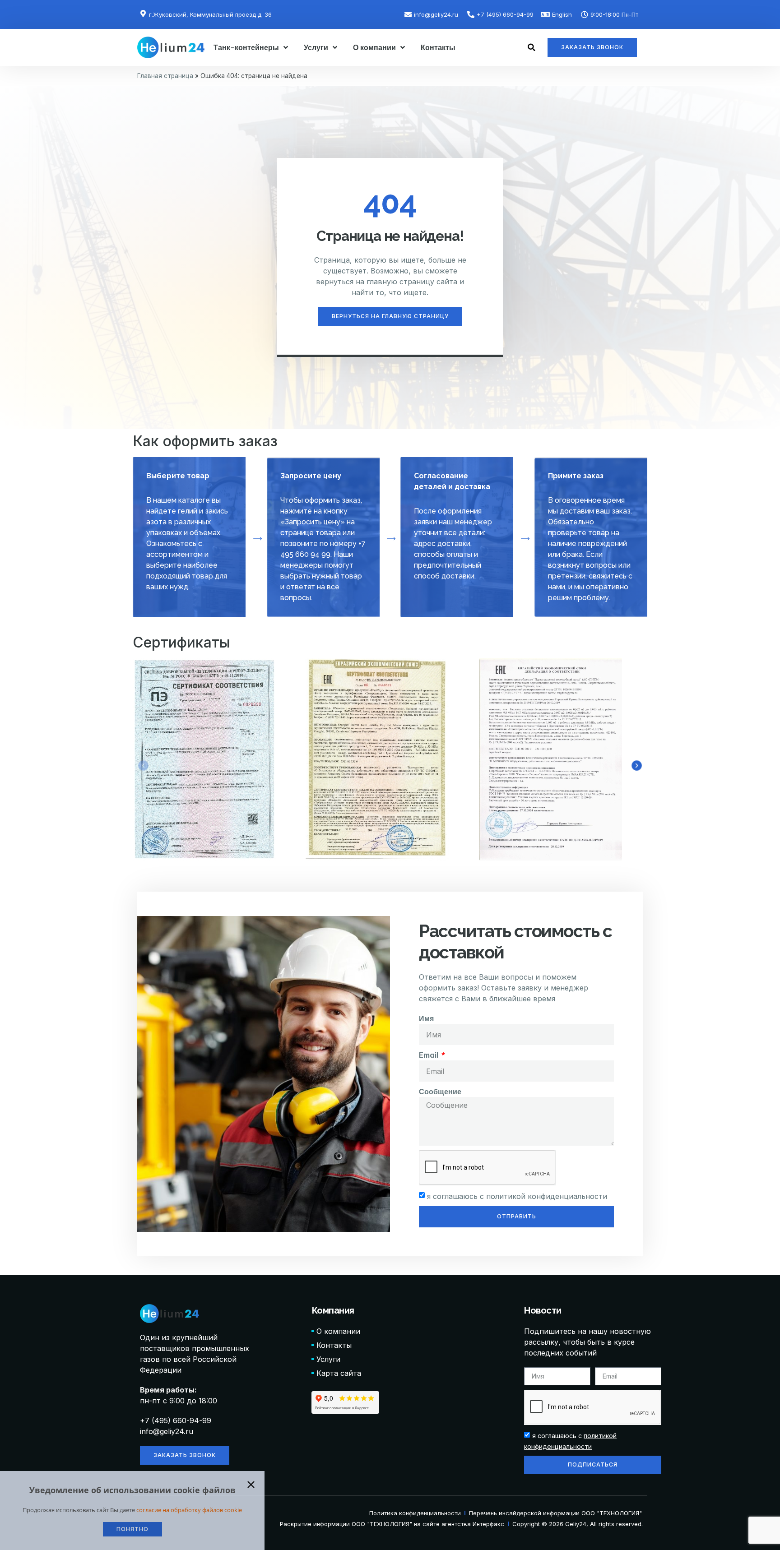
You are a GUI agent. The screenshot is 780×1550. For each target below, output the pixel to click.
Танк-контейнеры (246, 47)
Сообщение (440, 1091)
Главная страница (165, 75)
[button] (532, 47)
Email (429, 1055)
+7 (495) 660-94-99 (175, 1420)
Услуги (316, 47)
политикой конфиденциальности (546, 1196)
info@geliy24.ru (166, 1431)
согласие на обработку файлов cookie (189, 1510)
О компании (374, 47)
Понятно (132, 1529)
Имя (426, 1018)
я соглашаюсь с (517, 1196)
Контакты (438, 47)
